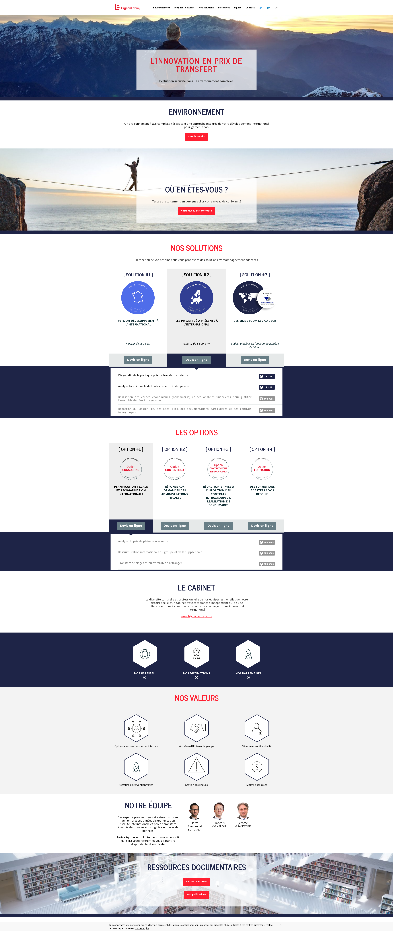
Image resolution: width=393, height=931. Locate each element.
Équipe (237, 7)
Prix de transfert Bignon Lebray (127, 7)
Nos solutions (206, 7)
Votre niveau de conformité (196, 210)
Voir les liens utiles (196, 881)
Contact (250, 7)
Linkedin (269, 8)
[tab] (138, 318)
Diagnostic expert (184, 7)
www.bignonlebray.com (196, 616)
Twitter (261, 8)
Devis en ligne (138, 360)
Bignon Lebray (277, 8)
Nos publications (196, 894)
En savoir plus (142, 928)
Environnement (161, 7)
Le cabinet (224, 7)
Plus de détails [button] (196, 136)
